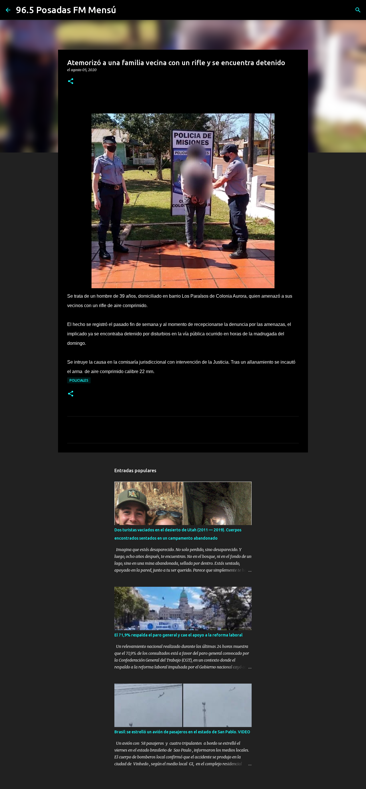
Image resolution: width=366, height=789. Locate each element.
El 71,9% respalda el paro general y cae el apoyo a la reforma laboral (178, 635)
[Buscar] (358, 10)
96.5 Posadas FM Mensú (66, 10)
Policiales (78, 380)
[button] (70, 81)
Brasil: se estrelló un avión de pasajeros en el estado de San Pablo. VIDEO (182, 732)
